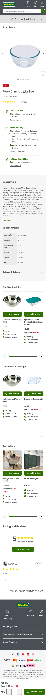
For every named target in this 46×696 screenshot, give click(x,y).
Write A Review (23, 549)
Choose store (15, 120)
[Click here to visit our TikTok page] (13, 654)
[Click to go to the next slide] (41, 356)
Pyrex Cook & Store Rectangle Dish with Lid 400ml (33, 322)
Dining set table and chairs (11, 480)
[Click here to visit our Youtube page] (23, 654)
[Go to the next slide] (44, 54)
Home (5, 27)
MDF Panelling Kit (31, 479)
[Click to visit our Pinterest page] (28, 654)
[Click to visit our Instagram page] (33, 654)
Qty (3, 691)
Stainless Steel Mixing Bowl (12, 321)
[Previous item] (4, 19)
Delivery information (18, 151)
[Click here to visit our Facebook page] (18, 654)
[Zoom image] (43, 74)
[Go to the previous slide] (2, 54)
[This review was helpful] (36, 590)
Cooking (12, 27)
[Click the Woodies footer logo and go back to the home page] (23, 605)
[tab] (18, 79)
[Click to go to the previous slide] (5, 356)
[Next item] (41, 19)
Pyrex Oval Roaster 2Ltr (33, 399)
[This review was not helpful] (41, 590)
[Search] (43, 11)
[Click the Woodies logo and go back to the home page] (9, 4)
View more (7, 221)
